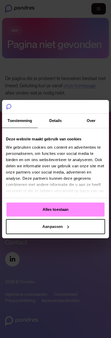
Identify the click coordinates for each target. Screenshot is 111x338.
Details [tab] (55, 120)
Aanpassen (52, 226)
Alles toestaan (55, 209)
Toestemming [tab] (19, 120)
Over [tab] (91, 120)
